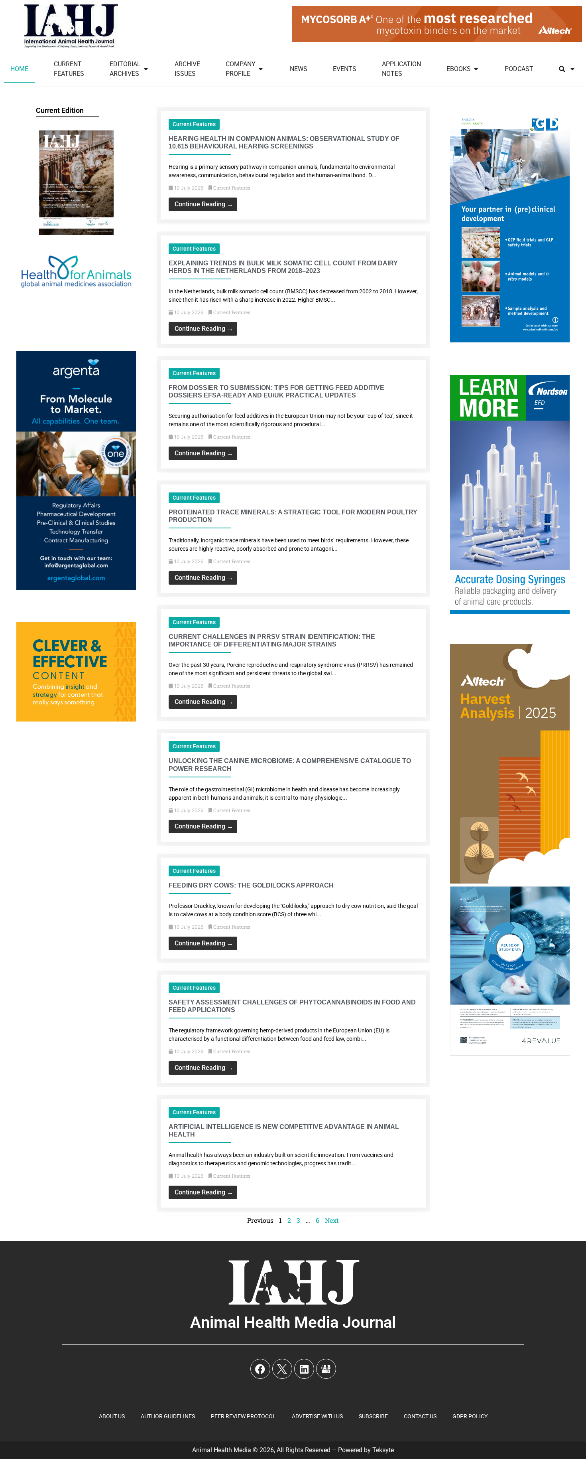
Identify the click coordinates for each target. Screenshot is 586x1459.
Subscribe (373, 1416)
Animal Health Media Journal (293, 1322)
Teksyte (383, 1450)
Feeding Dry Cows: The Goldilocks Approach (251, 885)
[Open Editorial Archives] (146, 69)
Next (332, 1220)
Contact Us (420, 1416)
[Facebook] (260, 1369)
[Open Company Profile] (261, 69)
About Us (112, 1416)
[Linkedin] (304, 1369)
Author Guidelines (168, 1416)
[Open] (572, 69)
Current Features (194, 124)
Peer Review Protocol (243, 1416)
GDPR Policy (470, 1416)
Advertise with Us (317, 1416)
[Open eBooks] (476, 69)
